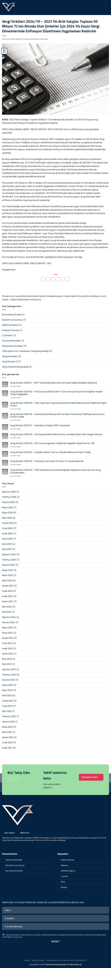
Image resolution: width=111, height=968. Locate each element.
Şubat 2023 (7, 700)
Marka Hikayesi (67, 859)
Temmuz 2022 (9, 716)
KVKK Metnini (8, 937)
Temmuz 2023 (9, 674)
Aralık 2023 (7, 648)
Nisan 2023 (7, 690)
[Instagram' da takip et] (13, 779)
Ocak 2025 (7, 590)
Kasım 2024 (7, 601)
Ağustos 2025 (9, 554)
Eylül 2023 (7, 664)
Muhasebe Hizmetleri (12, 345)
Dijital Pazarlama (10, 324)
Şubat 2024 (7, 637)
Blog (63, 881)
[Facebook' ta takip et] (9, 779)
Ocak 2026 (7, 528)
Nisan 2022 (7, 726)
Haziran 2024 (8, 622)
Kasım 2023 (7, 653)
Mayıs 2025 (7, 570)
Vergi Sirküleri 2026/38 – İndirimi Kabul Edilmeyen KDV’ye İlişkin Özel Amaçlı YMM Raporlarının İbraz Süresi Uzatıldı (57, 415)
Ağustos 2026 (9, 491)
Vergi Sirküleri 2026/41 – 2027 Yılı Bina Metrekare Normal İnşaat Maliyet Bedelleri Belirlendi (53, 383)
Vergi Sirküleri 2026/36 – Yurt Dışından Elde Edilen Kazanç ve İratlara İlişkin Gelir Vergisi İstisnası (56, 434)
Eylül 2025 (7, 549)
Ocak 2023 (7, 705)
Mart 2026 (7, 517)
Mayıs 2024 (7, 627)
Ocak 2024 (7, 643)
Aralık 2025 (7, 533)
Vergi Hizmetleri (9, 356)
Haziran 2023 (8, 679)
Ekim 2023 (7, 658)
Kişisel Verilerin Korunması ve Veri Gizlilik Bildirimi (66, 960)
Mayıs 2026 (7, 507)
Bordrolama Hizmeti (11, 314)
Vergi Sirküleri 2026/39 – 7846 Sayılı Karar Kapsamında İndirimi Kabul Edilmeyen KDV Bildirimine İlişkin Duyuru (58, 404)
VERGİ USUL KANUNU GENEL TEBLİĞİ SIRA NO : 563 (26, 263)
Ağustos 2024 (9, 617)
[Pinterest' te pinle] (63, 279)
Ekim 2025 (7, 543)
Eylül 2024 (7, 611)
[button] (107, 7)
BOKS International (42, 838)
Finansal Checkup (10, 330)
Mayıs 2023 (7, 685)
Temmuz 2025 (9, 559)
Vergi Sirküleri (8, 361)
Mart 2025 (7, 580)
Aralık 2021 (7, 747)
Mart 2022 (7, 732)
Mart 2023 (7, 695)
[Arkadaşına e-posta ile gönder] (58, 279)
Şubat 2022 (7, 737)
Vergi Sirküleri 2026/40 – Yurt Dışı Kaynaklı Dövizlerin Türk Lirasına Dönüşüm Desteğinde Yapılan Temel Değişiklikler (56, 392)
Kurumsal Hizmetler (11, 340)
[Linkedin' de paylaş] (68, 279)
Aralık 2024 (7, 596)
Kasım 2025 (7, 538)
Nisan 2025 (7, 575)
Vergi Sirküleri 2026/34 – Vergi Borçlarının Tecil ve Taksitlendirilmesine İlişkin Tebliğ (50, 452)
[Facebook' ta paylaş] (48, 279)
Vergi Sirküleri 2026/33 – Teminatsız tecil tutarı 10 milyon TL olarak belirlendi (46, 461)
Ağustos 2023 (9, 669)
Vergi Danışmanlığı (13, 859)
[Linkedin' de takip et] (17, 779)
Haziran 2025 (8, 564)
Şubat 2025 (7, 585)
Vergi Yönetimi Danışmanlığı (15, 366)
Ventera (5, 39)
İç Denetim (7, 335)
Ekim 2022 (7, 711)
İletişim (64, 887)
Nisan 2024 (7, 632)
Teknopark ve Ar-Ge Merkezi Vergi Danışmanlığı (25, 351)
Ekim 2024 (7, 606)
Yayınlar (64, 876)
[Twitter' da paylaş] (53, 279)
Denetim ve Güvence (12, 319)
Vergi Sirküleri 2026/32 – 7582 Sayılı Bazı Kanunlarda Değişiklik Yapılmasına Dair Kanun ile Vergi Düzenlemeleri (55, 471)
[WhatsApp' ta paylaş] (43, 279)
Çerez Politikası (38, 960)
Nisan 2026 (7, 512)
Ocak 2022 (7, 742)
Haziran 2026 (8, 502)
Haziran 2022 (8, 721)
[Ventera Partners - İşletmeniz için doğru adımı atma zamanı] (9, 7)
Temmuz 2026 (9, 496)
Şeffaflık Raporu (68, 870)
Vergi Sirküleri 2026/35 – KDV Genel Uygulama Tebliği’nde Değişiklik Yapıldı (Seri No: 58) (52, 443)
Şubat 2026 (7, 523)
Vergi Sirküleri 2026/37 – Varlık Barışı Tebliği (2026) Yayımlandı (40, 425)
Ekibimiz (64, 865)
